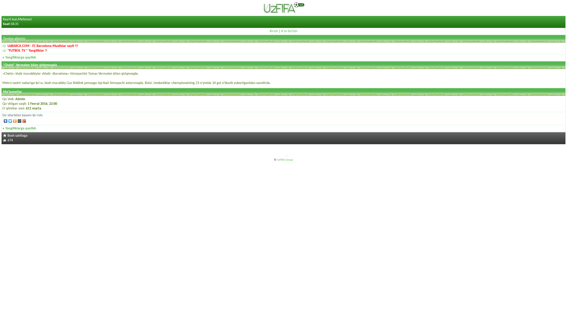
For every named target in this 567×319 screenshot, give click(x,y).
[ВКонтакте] (5, 121)
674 (10, 140)
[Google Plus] (24, 121)
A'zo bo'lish (289, 31)
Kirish (274, 31)
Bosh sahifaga (17, 136)
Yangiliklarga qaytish (20, 57)
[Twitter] (10, 121)
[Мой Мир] (19, 121)
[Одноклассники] (15, 121)
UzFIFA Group (285, 159)
